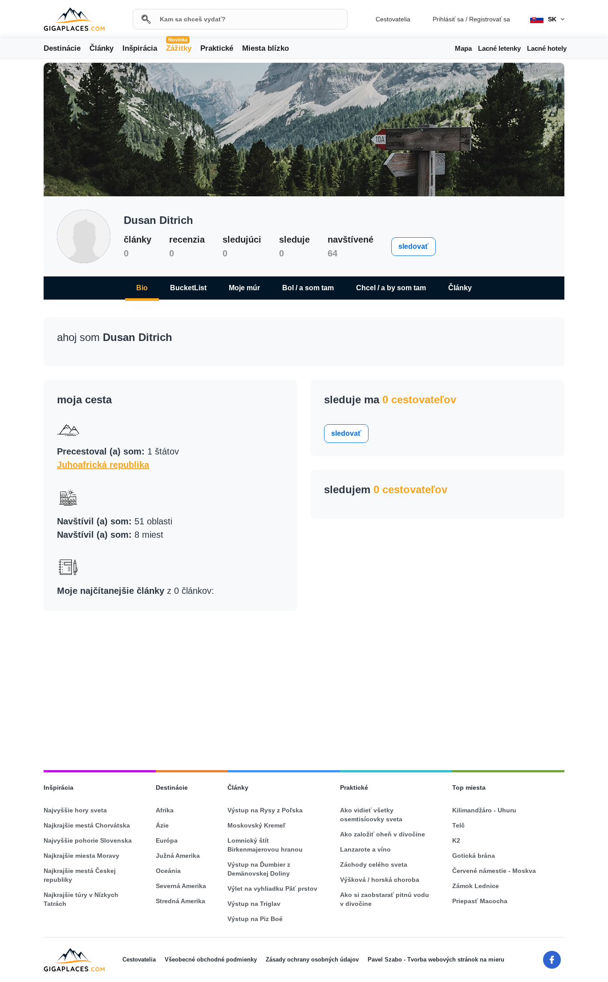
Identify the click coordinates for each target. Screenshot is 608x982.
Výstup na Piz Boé (255, 918)
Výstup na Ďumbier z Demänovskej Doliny (258, 869)
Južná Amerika (178, 855)
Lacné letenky (499, 48)
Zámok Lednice (475, 885)
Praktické (216, 48)
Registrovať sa (489, 19)
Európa (167, 840)
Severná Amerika (181, 885)
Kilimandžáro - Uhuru (484, 810)
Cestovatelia (393, 19)
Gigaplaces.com (74, 19)
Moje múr (244, 288)
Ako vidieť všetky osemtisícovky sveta (371, 815)
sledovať (413, 246)
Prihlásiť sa (448, 19)
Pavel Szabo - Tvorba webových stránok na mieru (436, 959)
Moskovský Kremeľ (256, 825)
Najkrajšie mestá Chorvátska (87, 825)
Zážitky (178, 48)
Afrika (165, 810)
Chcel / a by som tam (391, 288)
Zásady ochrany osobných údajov (312, 959)
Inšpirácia (139, 48)
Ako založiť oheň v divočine (382, 834)
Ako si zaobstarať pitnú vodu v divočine (384, 899)
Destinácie (62, 48)
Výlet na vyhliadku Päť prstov (272, 888)
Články (101, 48)
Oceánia (168, 870)
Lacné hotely (547, 48)
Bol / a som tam (308, 288)
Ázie (162, 825)
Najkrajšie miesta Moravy (81, 855)
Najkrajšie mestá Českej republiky (80, 875)
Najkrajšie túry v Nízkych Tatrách (81, 899)
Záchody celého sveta (373, 864)
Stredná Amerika (180, 901)
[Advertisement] (304, 686)
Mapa (463, 48)
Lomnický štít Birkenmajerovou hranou (265, 845)
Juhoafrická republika (103, 465)
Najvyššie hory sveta (75, 810)
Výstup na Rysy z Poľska (265, 810)
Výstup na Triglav (253, 903)
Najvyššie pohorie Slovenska (88, 840)
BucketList (188, 288)
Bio (142, 288)
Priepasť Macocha (479, 901)
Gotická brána (473, 855)
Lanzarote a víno (365, 849)
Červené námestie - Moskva (494, 870)
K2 (456, 840)
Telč (458, 825)
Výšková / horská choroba (379, 879)
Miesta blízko (265, 48)
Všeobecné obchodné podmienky (211, 959)
